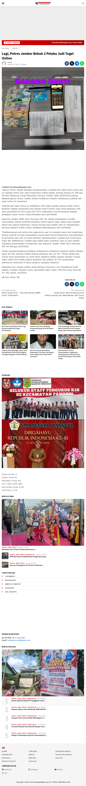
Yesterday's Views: (10, 480)
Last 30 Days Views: (10, 487)
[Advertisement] (43, 23)
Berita (4, 547)
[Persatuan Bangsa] (43, 3)
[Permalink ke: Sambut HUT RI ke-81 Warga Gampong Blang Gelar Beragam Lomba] (43, 317)
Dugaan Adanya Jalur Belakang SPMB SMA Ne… (29, 709)
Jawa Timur (12, 547)
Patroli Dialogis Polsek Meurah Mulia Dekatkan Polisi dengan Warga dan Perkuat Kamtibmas (69, 328)
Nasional (6, 758)
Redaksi (32, 758)
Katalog (32, 761)
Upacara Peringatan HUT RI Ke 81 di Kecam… (27, 565)
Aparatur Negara (63, 754)
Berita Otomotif (13, 584)
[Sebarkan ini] (67, 63)
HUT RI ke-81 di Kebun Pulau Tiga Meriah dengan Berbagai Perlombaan (14, 328)
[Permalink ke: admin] (4, 63)
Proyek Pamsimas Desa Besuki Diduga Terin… (28, 727)
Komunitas (7, 754)
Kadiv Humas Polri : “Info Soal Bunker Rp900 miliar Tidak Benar (21, 293)
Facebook (7, 769)
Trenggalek (30, 555)
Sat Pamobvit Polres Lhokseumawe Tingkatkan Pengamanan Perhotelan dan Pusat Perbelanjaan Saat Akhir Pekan (69, 354)
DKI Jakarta (11, 592)
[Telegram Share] (77, 63)
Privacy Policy (9, 761)
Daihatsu (9, 588)
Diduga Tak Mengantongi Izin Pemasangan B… (29, 735)
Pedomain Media (63, 751)
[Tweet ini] (72, 63)
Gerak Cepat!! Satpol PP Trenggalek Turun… (28, 701)
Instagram (34, 769)
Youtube (60, 769)
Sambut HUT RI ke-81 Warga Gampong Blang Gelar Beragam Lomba (41, 328)
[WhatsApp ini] (82, 63)
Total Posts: (7, 490)
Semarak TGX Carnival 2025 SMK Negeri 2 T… (28, 718)
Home (4, 751)
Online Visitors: (9, 474)
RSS (5, 773)
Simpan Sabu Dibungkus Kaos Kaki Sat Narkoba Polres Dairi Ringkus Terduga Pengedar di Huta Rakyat (14, 352)
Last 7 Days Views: (10, 483)
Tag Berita (10, 576)
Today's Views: (8, 477)
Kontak (59, 758)
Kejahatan (10, 580)
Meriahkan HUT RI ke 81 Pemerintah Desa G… (19, 549)
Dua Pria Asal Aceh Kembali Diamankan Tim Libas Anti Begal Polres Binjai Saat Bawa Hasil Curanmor (42, 353)
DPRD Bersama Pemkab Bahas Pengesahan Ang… (28, 557)
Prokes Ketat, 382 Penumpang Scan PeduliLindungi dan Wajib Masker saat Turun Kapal (64, 294)
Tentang (33, 751)
